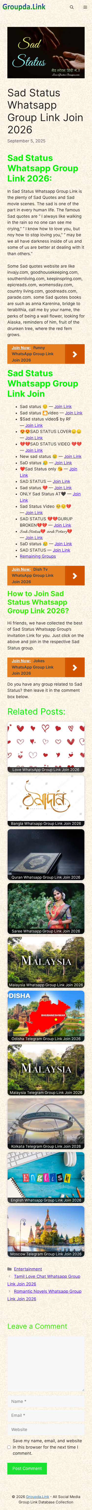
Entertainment (28, 1269)
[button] (72, 7)
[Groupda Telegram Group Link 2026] (23, 7)
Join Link (63, 406)
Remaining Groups (38, 556)
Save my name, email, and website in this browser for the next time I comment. (47, 1447)
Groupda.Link (37, 1496)
